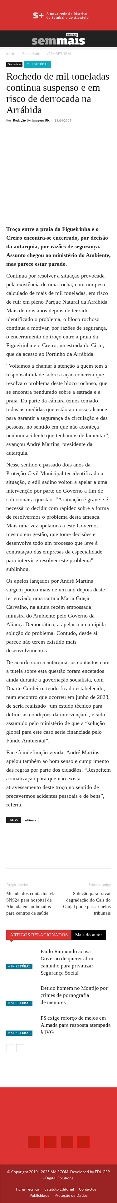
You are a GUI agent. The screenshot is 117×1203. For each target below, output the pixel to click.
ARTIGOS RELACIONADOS (39, 934)
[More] (75, 143)
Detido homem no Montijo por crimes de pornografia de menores (74, 995)
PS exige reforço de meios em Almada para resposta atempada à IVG (76, 1025)
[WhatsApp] (61, 143)
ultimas (30, 820)
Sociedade (31, 53)
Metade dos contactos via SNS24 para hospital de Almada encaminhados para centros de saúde (31, 903)
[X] (46, 143)
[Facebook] (32, 143)
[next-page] (20, 1048)
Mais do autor (88, 934)
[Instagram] (50, 1142)
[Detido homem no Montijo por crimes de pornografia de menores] (21, 995)
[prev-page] (10, 1048)
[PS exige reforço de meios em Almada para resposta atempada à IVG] (21, 1025)
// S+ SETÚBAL (59, 53)
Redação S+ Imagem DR (31, 120)
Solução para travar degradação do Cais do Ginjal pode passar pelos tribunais (87, 903)
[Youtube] (83, 1142)
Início (10, 53)
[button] (11, 38)
